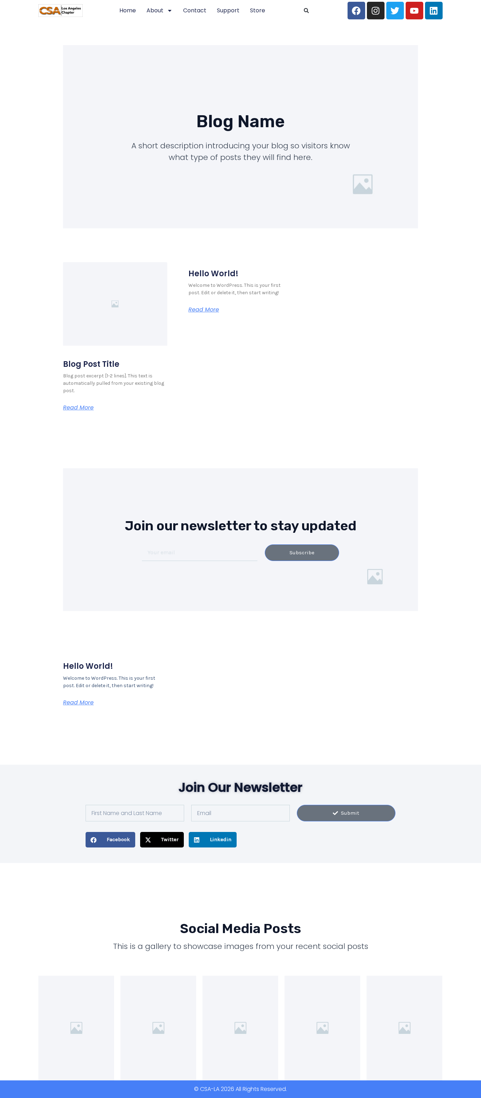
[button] (306, 10)
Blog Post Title (91, 364)
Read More (78, 408)
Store (257, 10)
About (154, 10)
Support (228, 10)
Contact (194, 10)
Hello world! (213, 273)
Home (127, 10)
